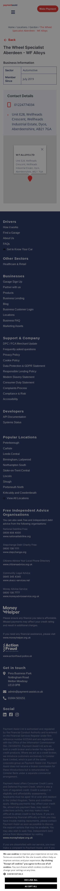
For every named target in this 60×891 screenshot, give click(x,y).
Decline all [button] (31, 880)
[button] (31, 874)
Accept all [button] (31, 886)
